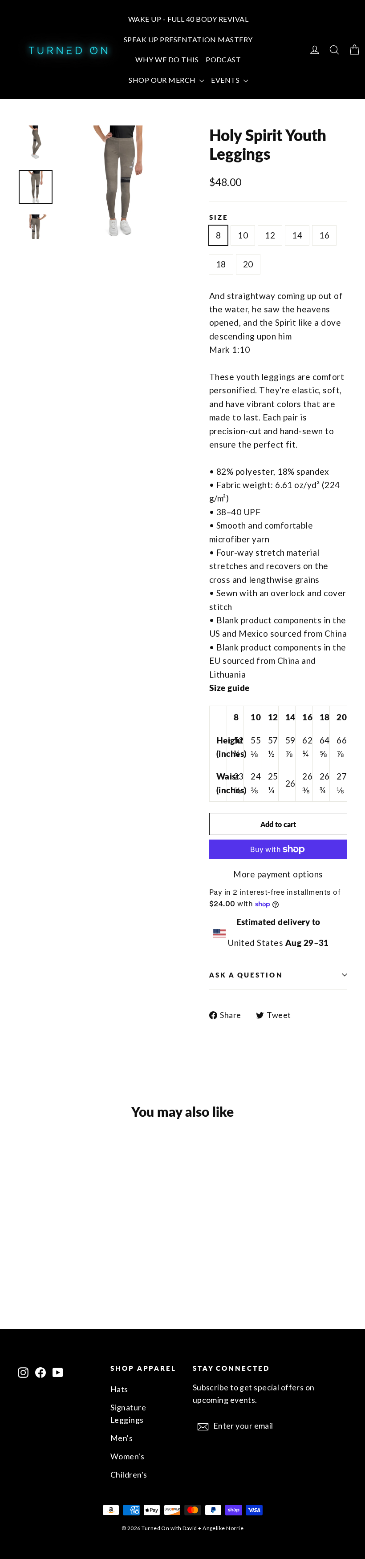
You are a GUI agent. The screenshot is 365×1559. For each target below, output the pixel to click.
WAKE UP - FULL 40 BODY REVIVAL (188, 19)
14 (297, 235)
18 (221, 264)
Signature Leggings (128, 1414)
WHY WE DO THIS (167, 59)
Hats (119, 1389)
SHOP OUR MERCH (163, 80)
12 (270, 235)
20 (248, 264)
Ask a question (246, 975)
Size (218, 217)
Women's (127, 1456)
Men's (121, 1438)
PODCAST (223, 59)
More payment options (278, 874)
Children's (128, 1474)
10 (243, 235)
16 (324, 235)
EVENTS (226, 80)
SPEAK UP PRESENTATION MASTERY (188, 39)
